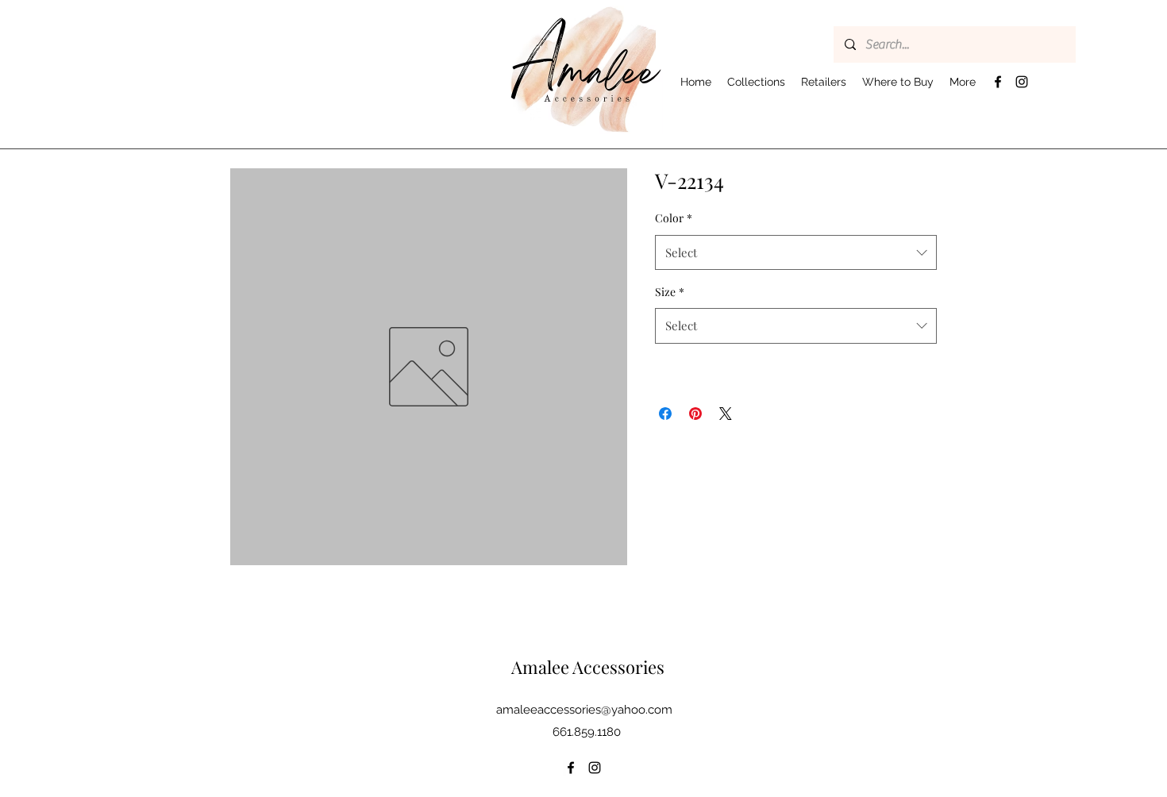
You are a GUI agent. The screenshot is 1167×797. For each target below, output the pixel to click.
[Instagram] (1022, 82)
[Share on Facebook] (665, 413)
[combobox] (796, 252)
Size (669, 291)
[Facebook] (998, 82)
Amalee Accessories (587, 667)
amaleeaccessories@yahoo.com (584, 710)
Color (673, 217)
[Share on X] (725, 413)
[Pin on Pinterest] (695, 413)
